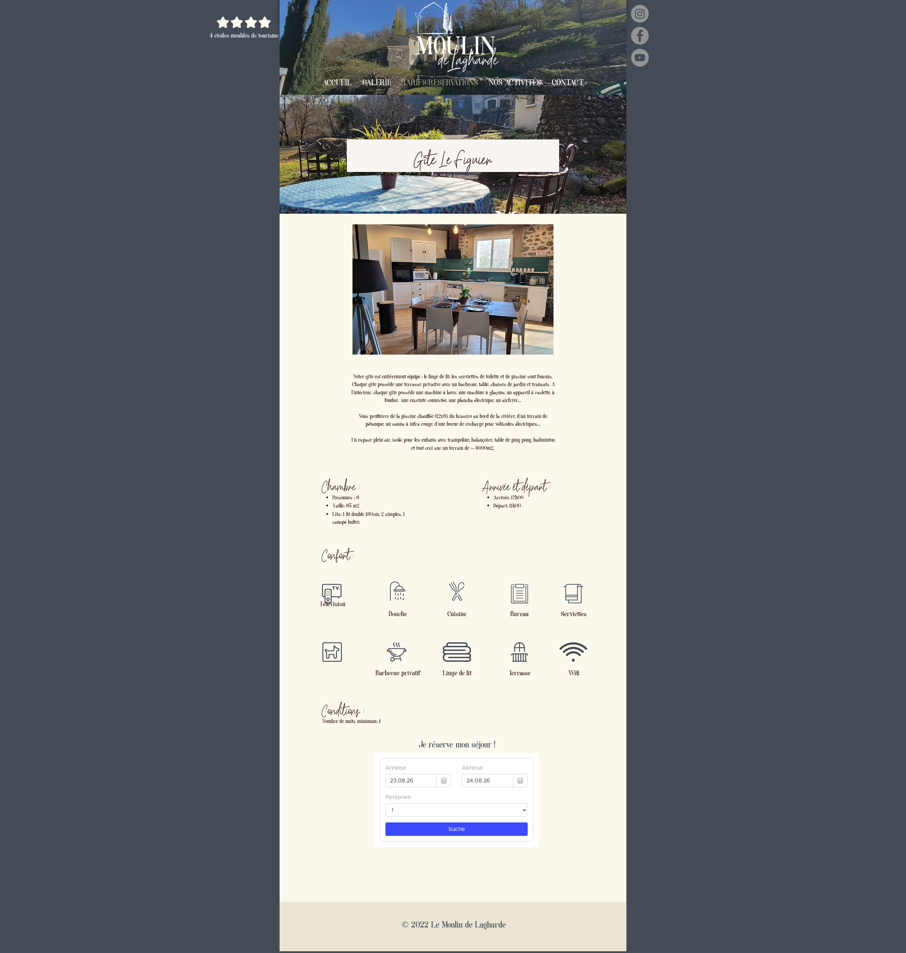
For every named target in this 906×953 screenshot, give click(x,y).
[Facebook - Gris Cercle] (640, 36)
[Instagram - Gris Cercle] (640, 14)
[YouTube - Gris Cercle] (640, 58)
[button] (453, 289)
